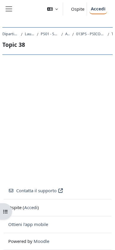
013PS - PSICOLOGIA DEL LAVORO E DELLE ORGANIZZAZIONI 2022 (90, 33)
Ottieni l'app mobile (28, 224)
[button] (52, 9)
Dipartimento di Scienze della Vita (10, 33)
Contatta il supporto (36, 190)
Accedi (98, 9)
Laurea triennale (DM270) (29, 33)
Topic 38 (112, 33)
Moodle (41, 241)
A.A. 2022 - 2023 (67, 33)
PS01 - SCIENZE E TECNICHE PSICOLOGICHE (50, 33)
